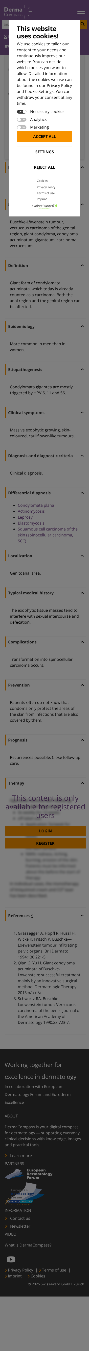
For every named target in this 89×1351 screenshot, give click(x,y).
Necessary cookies (47, 111)
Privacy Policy (46, 187)
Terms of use (46, 193)
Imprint (42, 199)
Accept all (44, 136)
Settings (44, 152)
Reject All (44, 167)
